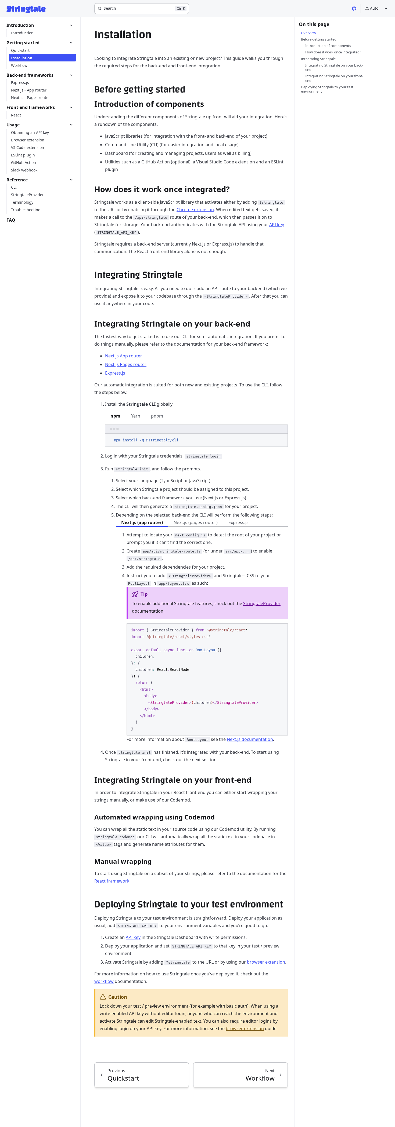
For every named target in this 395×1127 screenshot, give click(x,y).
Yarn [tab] (135, 416)
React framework (112, 881)
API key (276, 225)
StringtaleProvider (262, 603)
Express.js (115, 373)
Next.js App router (123, 356)
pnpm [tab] (157, 416)
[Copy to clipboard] (281, 439)
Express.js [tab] (238, 522)
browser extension (266, 962)
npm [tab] (115, 416)
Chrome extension (195, 210)
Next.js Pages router (125, 364)
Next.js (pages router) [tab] (196, 522)
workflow (104, 981)
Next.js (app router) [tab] (142, 522)
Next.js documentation (250, 739)
